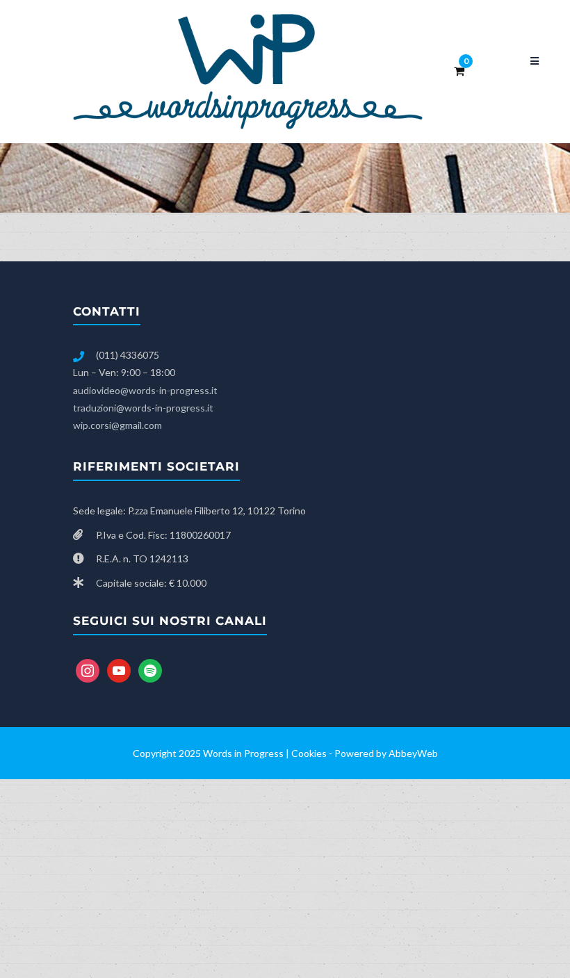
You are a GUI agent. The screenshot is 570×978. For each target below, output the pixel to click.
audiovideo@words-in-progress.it (145, 390)
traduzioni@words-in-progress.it (143, 408)
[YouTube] (119, 669)
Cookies (309, 753)
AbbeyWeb (413, 753)
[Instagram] (87, 669)
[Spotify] (150, 669)
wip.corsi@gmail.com (117, 425)
